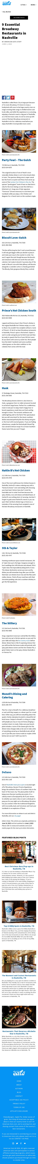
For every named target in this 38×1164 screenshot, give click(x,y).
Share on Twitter (8, 98)
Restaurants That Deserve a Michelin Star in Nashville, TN (19, 1032)
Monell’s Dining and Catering (14, 695)
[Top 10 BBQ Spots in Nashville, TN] (19, 912)
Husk (5, 388)
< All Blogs (6, 12)
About (19, 1085)
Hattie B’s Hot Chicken (16, 470)
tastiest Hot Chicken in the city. (20, 182)
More (33, 5)
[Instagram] (13, 1143)
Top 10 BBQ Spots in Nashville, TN (19, 926)
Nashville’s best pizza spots (16, 785)
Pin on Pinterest (12, 98)
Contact (19, 1096)
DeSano (6, 772)
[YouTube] (25, 1143)
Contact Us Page (21, 1139)
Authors (19, 1089)
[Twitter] (17, 1143)
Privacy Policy (19, 1104)
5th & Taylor (9, 548)
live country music (24, 641)
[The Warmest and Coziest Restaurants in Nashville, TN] (19, 961)
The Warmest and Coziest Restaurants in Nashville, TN (19, 976)
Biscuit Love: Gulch (14, 237)
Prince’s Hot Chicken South (19, 310)
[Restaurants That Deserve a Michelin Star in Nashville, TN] (19, 1017)
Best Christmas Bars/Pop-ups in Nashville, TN (19, 867)
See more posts (19, 17)
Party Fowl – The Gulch (16, 160)
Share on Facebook (4, 98)
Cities (23, 5)
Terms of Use (19, 1107)
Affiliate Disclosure (19, 1111)
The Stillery (9, 623)
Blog (19, 1092)
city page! (17, 816)
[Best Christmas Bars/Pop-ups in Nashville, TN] (19, 852)
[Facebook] (21, 1143)
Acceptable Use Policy (19, 1100)
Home (19, 1081)
